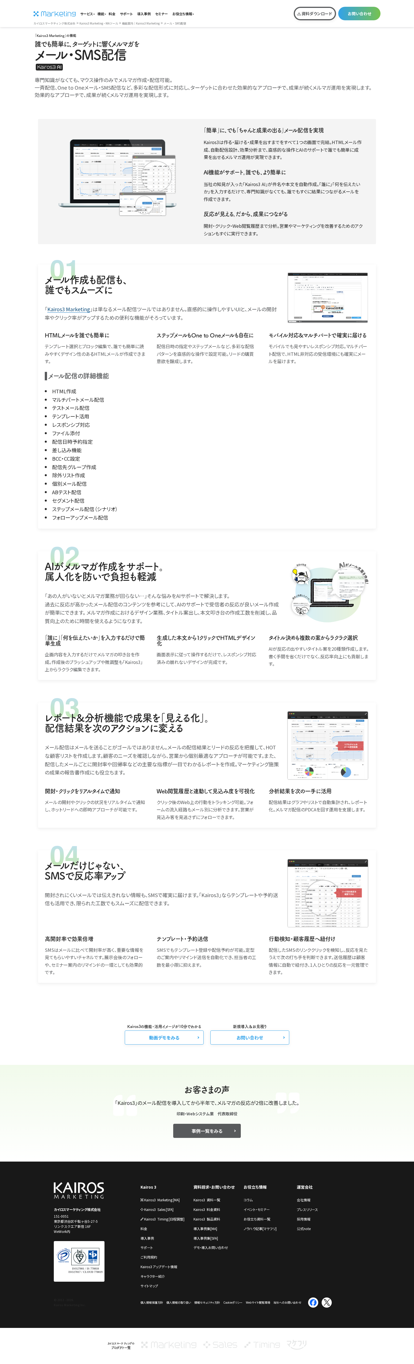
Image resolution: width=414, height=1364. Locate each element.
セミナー (161, 13)
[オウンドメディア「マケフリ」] (296, 1347)
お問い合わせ (359, 13)
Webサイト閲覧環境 (258, 1302)
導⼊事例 (147, 1238)
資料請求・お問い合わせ (214, 1187)
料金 (112, 13)
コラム (248, 1199)
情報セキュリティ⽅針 (207, 1302)
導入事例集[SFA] (205, 1238)
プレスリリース (307, 1209)
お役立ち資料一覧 (257, 1219)
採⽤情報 (303, 1219)
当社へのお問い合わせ (287, 1302)
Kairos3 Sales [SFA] (158, 1209)
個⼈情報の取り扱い (178, 1302)
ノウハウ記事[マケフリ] (260, 1228)
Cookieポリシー (232, 1302)
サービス (86, 13)
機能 (100, 13)
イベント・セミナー (257, 1209)
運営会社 (305, 1187)
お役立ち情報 (182, 13)
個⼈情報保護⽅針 (152, 1302)
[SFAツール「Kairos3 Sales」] (220, 1347)
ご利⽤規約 (149, 1257)
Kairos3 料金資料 (206, 1209)
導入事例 (144, 13)
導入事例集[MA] (205, 1228)
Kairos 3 (148, 1187)
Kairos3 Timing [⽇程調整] (164, 1219)
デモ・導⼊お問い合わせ (210, 1247)
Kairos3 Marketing (68, 309)
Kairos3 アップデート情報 (159, 1266)
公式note (304, 1228)
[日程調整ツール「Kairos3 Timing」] (262, 1347)
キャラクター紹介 (153, 1276)
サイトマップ (149, 1285)
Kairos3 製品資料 (206, 1219)
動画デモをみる (164, 1037)
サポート (126, 13)
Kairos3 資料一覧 (206, 1199)
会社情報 (303, 1199)
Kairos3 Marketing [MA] (162, 1199)
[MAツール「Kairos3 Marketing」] (168, 1347)
